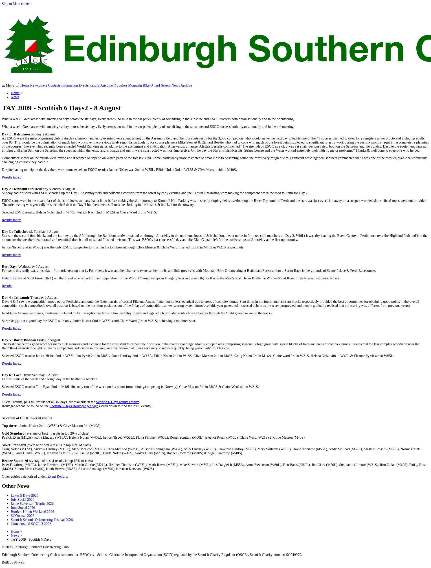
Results (94, 85)
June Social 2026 (23, 507)
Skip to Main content (16, 4)
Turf (157, 85)
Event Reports (58, 476)
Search (166, 85)
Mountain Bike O (140, 85)
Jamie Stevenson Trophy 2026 (32, 503)
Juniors (122, 85)
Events (83, 85)
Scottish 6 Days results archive (117, 402)
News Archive (182, 85)
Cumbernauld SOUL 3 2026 (31, 524)
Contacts (54, 85)
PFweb (19, 562)
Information (69, 85)
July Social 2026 (22, 499)
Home (24, 85)
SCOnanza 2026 (22, 516)
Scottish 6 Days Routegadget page (74, 406)
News (15, 97)
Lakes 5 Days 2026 (24, 495)
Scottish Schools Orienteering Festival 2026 (42, 520)
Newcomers (38, 85)
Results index (11, 177)
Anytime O (108, 85)
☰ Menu (8, 85)
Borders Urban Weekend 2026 (32, 512)
